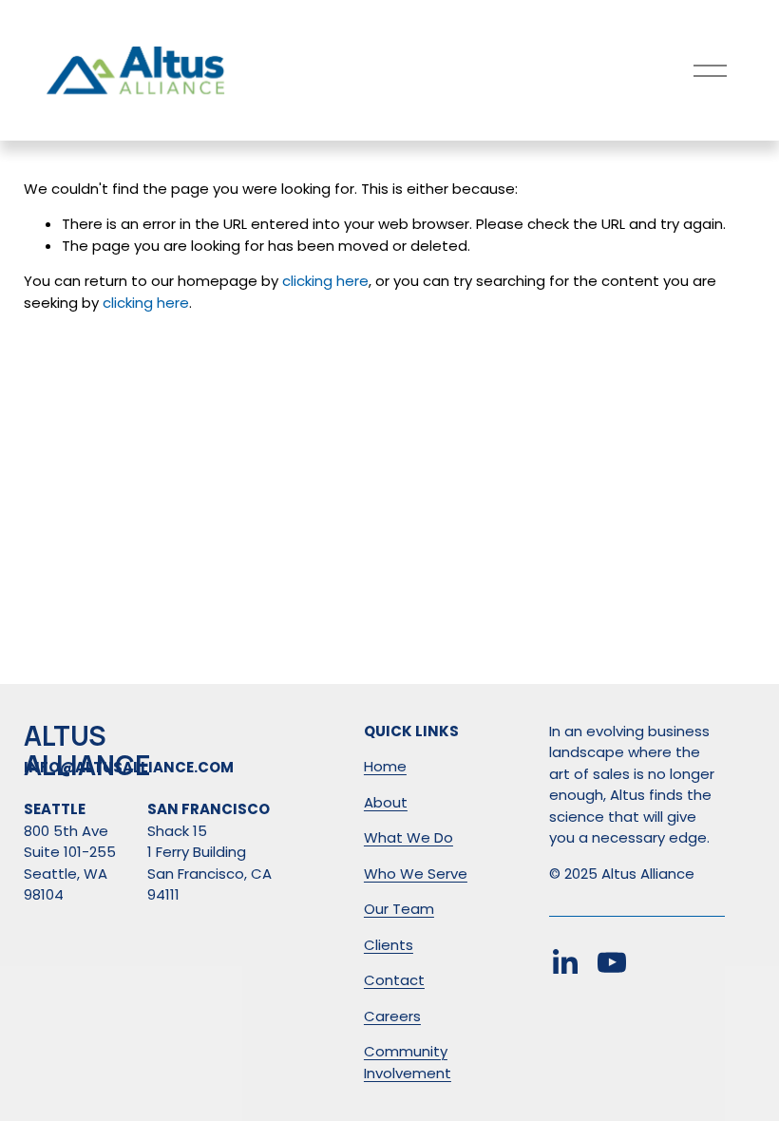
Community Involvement (407, 1062)
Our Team (399, 909)
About (386, 802)
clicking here (325, 281)
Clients (388, 945)
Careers (392, 1016)
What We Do (408, 837)
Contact (394, 980)
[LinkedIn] (564, 962)
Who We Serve (415, 874)
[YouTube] (612, 962)
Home (385, 766)
